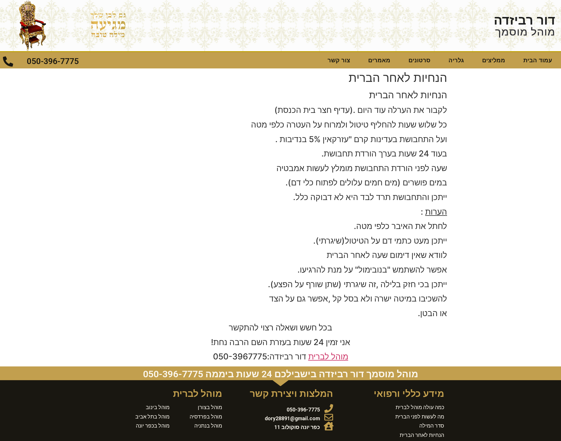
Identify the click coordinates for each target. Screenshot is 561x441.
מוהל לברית (328, 356)
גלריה (456, 60)
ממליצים (493, 60)
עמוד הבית (537, 60)
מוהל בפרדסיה (206, 416)
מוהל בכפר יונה (152, 425)
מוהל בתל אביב (152, 416)
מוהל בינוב (157, 407)
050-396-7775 (53, 61)
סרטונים (419, 60)
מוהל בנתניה (208, 425)
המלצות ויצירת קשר (291, 393)
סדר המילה (431, 425)
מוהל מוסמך (525, 32)
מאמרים (379, 60)
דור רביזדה (524, 20)
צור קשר (339, 60)
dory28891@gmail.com (292, 418)
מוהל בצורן (210, 407)
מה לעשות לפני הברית (419, 416)
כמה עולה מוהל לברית (420, 407)
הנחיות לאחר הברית (422, 434)
